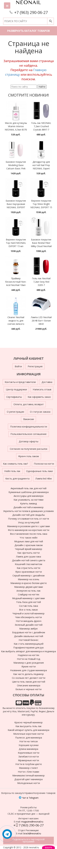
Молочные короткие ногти (28, 733)
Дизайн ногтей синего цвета (28, 560)
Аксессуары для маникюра (28, 495)
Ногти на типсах (28, 741)
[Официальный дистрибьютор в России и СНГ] (28, 4)
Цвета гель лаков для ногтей (28, 681)
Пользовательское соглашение (28, 433)
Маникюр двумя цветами (28, 586)
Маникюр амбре (28, 628)
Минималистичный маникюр (28, 775)
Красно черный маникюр (28, 722)
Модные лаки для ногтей (28, 541)
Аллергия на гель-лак (28, 590)
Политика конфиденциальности (28, 426)
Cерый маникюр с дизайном (28, 575)
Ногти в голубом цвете (28, 764)
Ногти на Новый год (28, 658)
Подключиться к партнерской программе (28, 840)
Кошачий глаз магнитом (28, 564)
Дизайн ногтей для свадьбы (28, 514)
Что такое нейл (28, 537)
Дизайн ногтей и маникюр (28, 507)
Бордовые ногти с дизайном (28, 632)
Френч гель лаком (28, 456)
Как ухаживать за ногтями (28, 499)
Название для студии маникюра (28, 670)
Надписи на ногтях (28, 655)
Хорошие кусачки (28, 745)
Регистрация (35, 366)
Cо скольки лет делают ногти (28, 677)
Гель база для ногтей (28, 602)
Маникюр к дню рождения (28, 662)
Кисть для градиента (17, 478)
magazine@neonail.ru (32, 821)
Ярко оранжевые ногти (28, 571)
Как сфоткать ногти (28, 552)
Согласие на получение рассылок (28, 448)
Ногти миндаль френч (28, 620)
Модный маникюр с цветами (28, 598)
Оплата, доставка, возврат (28, 404)
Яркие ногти (29, 666)
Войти (18, 366)
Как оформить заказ (39, 396)
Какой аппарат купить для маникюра (28, 729)
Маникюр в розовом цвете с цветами (28, 526)
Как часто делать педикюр (28, 674)
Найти (42, 86)
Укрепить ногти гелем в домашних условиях (28, 511)
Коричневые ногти (28, 752)
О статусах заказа (40, 411)
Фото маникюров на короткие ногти (28, 530)
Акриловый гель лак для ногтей (28, 488)
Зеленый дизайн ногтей (28, 624)
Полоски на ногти (44, 463)
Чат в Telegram (30, 797)
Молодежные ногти (28, 783)
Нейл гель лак (12, 471)
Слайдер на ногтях (28, 594)
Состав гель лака (28, 605)
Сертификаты (14, 396)
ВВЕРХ (48, 847)
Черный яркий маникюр (28, 548)
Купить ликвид (28, 503)
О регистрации (15, 411)
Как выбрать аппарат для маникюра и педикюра (28, 651)
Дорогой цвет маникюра (28, 779)
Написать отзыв (42, 389)
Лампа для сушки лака (28, 556)
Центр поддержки (16, 389)
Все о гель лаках (28, 609)
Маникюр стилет (28, 767)
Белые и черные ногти (28, 689)
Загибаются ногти (28, 756)
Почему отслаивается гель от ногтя (28, 518)
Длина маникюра (28, 748)
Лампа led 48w (43, 478)
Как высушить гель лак (28, 726)
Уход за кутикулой (28, 522)
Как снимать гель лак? (15, 463)
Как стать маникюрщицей (28, 643)
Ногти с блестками (28, 771)
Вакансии (28, 419)
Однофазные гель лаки (39, 471)
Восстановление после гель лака (28, 533)
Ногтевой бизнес (28, 639)
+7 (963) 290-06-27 (31, 12)
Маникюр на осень (28, 579)
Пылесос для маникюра (28, 737)
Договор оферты (28, 441)
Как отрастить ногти (28, 567)
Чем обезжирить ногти (28, 617)
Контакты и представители (20, 382)
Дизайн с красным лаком (29, 545)
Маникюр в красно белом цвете (28, 583)
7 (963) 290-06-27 (31, 825)
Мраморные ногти (28, 760)
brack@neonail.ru (32, 833)
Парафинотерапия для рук (28, 647)
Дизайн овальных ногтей (28, 636)
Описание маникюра (28, 685)
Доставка (47, 382)
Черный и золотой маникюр (28, 613)
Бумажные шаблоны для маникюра (29, 492)
